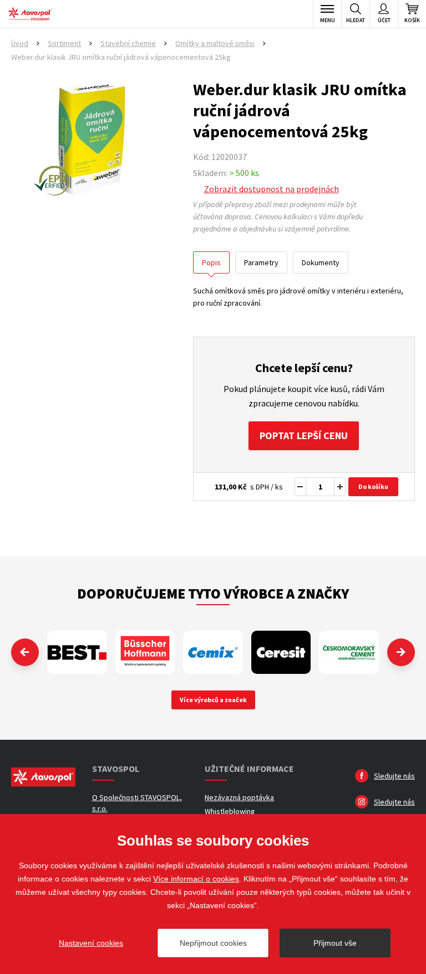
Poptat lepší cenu (304, 435)
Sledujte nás (394, 776)
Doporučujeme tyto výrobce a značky (213, 593)
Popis (211, 262)
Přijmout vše (335, 943)
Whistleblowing (230, 811)
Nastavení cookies (91, 943)
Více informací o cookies (196, 878)
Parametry (261, 262)
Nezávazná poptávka (239, 797)
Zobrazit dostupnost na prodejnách (271, 188)
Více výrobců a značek (213, 699)
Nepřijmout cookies (213, 943)
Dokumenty (320, 262)
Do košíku (373, 486)
